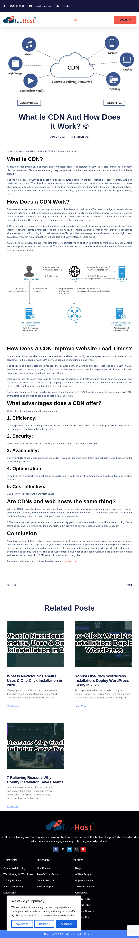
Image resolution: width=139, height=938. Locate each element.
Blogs (78, 868)
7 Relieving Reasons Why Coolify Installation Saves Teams (35, 779)
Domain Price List (46, 880)
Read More (13, 706)
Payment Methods (85, 880)
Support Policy (83, 905)
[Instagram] (76, 849)
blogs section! (69, 561)
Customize (22, 923)
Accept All (66, 923)
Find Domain (44, 868)
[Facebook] (55, 849)
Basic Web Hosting (13, 886)
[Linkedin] (69, 849)
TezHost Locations (85, 886)
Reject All (44, 923)
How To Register (45, 886)
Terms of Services (84, 911)
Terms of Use (82, 917)
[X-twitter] (62, 849)
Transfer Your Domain (48, 874)
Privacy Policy (82, 898)
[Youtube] (83, 849)
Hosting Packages (13, 880)
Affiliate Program (84, 874)
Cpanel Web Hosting (14, 868)
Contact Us (81, 892)
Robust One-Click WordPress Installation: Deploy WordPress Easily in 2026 (102, 680)
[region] (44, 913)
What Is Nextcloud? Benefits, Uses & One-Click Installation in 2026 (34, 680)
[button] (75, 20)
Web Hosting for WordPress (18, 874)
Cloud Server (10, 892)
